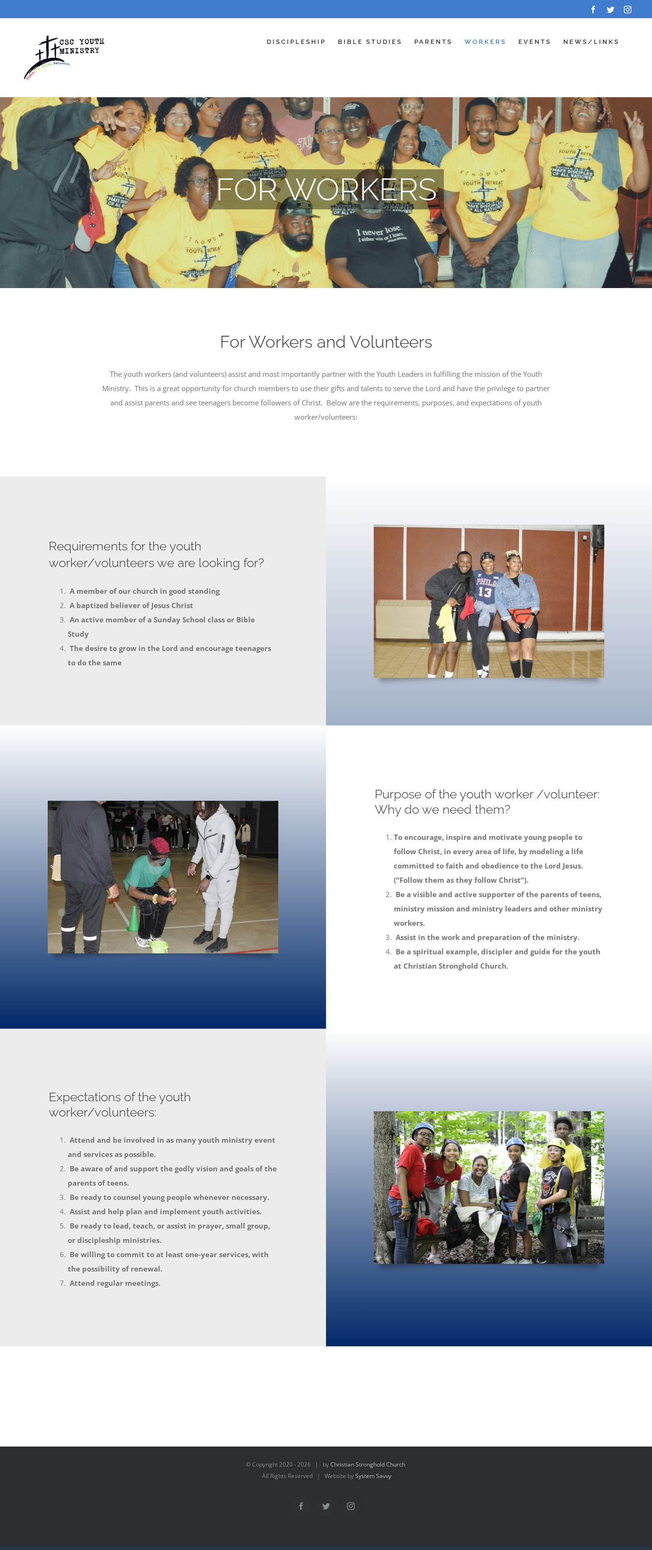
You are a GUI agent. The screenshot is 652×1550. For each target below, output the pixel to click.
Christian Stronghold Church (367, 1464)
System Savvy (373, 1476)
